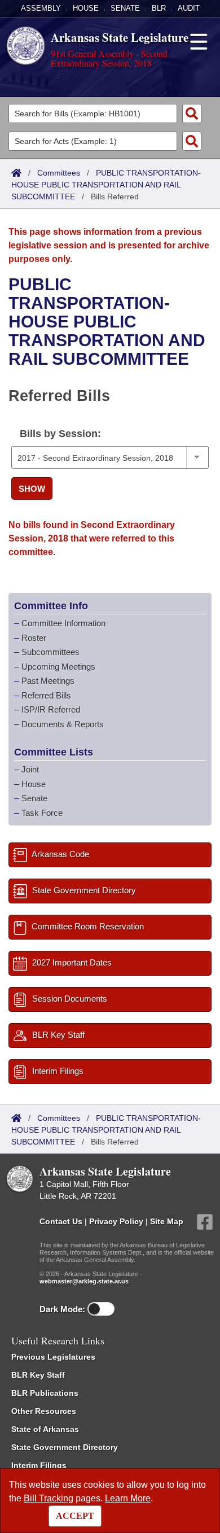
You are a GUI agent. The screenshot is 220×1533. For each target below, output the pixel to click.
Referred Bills (46, 695)
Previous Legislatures (53, 1356)
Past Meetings (47, 680)
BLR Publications (44, 1392)
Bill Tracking (48, 1498)
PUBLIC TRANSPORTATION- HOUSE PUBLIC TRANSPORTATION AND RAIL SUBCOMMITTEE (106, 184)
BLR (159, 8)
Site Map (166, 1221)
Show (32, 488)
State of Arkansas (45, 1429)
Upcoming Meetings (58, 666)
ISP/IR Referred (50, 709)
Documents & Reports (62, 724)
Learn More (128, 1498)
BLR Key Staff (38, 1374)
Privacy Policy (116, 1221)
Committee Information (63, 623)
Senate (125, 8)
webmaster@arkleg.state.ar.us (84, 1281)
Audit (189, 8)
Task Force (42, 813)
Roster (33, 638)
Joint (30, 769)
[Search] (191, 113)
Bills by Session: (60, 433)
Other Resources (43, 1411)
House (86, 8)
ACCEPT (75, 1516)
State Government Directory (64, 1447)
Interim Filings (39, 1465)
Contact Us (60, 1221)
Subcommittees (50, 652)
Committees (58, 172)
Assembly (41, 8)
